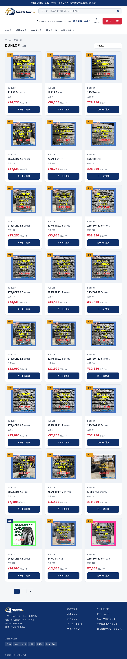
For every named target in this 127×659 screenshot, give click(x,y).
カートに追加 (24, 109)
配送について (103, 614)
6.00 (97, 492)
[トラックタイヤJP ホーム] (20, 11)
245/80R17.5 (19, 558)
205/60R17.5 (18, 492)
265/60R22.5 (19, 159)
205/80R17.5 (59, 492)
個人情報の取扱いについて (109, 628)
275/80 (95, 92)
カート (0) (114, 21)
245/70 (55, 558)
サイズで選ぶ (73, 628)
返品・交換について (106, 618)
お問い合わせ (68, 30)
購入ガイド (51, 30)
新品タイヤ (21, 30)
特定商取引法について (107, 623)
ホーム (8, 30)
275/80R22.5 (19, 225)
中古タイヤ (36, 30)
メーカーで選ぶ (74, 623)
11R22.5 (16, 92)
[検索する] (118, 11)
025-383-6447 (17, 623)
